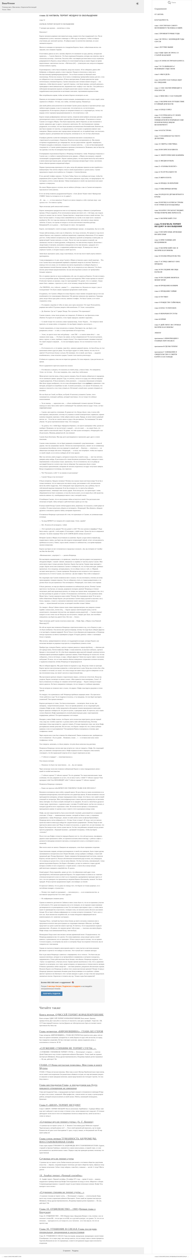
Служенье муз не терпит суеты (56, 1158)
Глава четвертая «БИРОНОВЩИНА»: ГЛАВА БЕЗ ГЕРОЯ (71, 1031)
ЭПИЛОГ (157, 333)
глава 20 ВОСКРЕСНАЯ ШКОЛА (166, 149)
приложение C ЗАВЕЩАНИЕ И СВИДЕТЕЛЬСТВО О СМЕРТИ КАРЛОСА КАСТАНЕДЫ (165, 354)
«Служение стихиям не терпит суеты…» (61, 1192)
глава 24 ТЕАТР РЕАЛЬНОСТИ (165, 172)
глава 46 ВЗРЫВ (160, 319)
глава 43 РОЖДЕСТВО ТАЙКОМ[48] (167, 302)
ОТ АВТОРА (159, 14)
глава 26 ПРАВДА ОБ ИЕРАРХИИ (166, 183)
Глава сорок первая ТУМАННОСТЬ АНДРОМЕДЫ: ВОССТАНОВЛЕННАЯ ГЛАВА (68, 1140)
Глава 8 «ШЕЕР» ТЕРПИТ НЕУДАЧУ (60, 1104)
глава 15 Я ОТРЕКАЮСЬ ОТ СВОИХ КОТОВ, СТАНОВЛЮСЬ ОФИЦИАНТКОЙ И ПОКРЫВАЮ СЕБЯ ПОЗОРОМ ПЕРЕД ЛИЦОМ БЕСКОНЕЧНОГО (169, 120)
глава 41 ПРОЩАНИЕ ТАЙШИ (165, 291)
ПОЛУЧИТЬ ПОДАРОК (51, 993)
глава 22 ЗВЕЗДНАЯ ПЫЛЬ (164, 161)
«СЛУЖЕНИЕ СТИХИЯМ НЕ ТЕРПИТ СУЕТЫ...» (67, 1048)
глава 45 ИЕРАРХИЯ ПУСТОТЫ (165, 313)
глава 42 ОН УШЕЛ (161, 297)
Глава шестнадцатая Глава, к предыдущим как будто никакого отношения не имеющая (68, 1086)
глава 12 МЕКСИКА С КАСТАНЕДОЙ (168, 96)
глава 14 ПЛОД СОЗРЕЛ (163, 109)
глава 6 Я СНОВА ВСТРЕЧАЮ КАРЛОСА (169, 61)
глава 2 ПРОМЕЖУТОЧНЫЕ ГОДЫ (167, 33)
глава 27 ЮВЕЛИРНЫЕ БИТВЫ (165, 189)
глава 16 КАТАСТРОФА (162, 130)
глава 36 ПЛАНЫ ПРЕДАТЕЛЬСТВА (167, 256)
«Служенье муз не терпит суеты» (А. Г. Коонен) (66, 1121)
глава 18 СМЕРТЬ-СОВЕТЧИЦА (165, 144)
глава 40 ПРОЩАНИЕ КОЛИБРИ (166, 285)
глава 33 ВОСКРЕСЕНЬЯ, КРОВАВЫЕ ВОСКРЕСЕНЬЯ (171, 1256)
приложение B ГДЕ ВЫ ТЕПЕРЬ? (166, 346)
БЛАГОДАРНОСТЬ (161, 20)
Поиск (171, 2)
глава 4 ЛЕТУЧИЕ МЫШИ (163, 47)
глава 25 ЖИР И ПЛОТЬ (162, 177)
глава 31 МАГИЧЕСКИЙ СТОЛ (165, 218)
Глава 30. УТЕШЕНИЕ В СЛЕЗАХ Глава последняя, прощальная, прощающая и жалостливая (68, 1230)
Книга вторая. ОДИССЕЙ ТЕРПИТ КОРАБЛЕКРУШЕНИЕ (71, 1014)
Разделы (75, 1251)
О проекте (66, 1251)
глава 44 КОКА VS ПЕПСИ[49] (165, 308)
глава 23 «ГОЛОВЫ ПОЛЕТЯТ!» (165, 166)
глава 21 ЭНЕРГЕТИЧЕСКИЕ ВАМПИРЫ (169, 155)
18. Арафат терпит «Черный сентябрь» (60, 1175)
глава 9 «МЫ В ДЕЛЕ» (162, 74)
